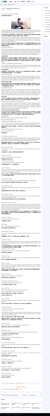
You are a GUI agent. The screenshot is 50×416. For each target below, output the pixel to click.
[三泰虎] (3, 2)
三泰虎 (5, 383)
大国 (33, 1)
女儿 (8, 389)
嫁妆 (13, 389)
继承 (20, 389)
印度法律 (16, 389)
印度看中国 (23, 1)
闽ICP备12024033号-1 (18, 414)
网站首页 (10, 1)
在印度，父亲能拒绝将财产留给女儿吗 (10, 4)
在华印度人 (28, 1)
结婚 (10, 389)
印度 (3, 4)
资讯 (15, 1)
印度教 (4, 142)
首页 (1, 4)
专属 (18, 1)
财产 (2, 389)
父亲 (5, 389)
